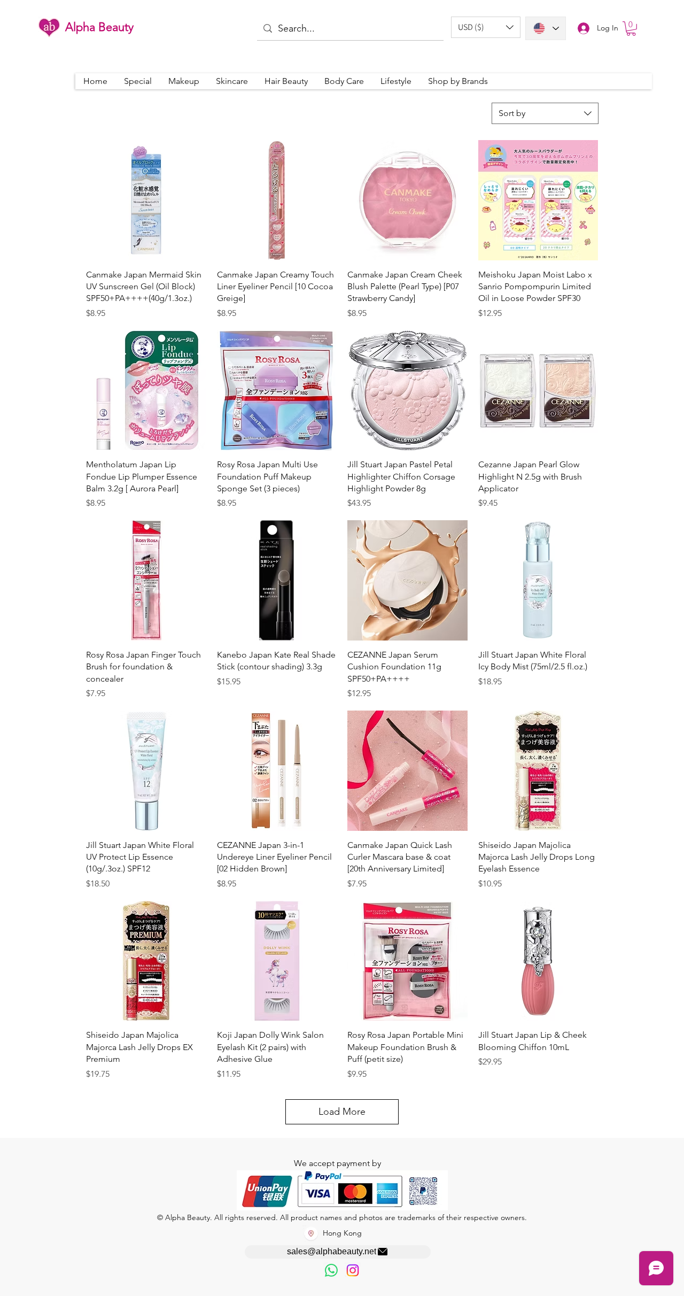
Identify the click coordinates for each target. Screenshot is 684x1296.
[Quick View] (146, 200)
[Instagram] (353, 1270)
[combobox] (545, 113)
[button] (485, 27)
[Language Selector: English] (545, 28)
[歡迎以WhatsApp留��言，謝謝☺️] (331, 1270)
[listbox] (485, 27)
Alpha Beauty (99, 27)
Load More (342, 1111)
